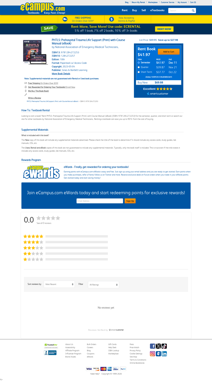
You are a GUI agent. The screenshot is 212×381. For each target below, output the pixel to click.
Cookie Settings (136, 353)
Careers (90, 347)
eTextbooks (157, 10)
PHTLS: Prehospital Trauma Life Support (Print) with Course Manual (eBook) (53, 101)
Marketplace (153, 2)
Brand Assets (70, 357)
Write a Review (34, 98)
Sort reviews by (34, 284)
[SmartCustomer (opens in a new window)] (157, 94)
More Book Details (61, 73)
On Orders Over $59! (43, 83)
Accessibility (70, 347)
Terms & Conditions (138, 360)
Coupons (90, 353)
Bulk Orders (91, 344)
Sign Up (130, 201)
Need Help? (95, 374)
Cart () (193, 2)
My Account (182, 2)
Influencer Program (73, 353)
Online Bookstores (137, 363)
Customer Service (167, 2)
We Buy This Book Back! (38, 91)
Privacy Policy (135, 350)
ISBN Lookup (113, 350)
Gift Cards (112, 344)
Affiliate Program (72, 350)
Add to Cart (168, 51)
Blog (126, 2)
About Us (69, 344)
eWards (90, 357)
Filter (81, 284)
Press (132, 344)
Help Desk (112, 347)
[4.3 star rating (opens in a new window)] (164, 88)
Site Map (133, 357)
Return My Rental (138, 2)
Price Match (134, 347)
